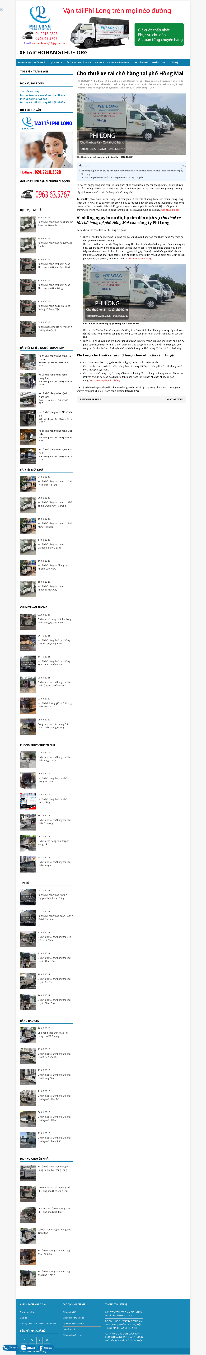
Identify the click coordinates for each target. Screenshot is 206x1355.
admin (99, 80)
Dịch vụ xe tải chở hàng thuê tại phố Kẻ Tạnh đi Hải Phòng (54, 684)
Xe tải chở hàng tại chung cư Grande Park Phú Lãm (52, 546)
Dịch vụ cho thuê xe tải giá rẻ (114, 84)
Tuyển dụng (141, 87)
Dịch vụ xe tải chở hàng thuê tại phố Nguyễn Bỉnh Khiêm (54, 1139)
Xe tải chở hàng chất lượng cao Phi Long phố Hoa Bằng (54, 286)
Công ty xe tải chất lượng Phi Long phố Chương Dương (53, 726)
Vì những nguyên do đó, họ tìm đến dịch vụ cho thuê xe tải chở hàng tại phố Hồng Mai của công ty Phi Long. (132, 172)
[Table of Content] (184, 166)
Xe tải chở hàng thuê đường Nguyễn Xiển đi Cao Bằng (52, 896)
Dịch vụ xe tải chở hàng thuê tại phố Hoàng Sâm (54, 1076)
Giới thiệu (40, 62)
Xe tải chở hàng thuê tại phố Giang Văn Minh (52, 779)
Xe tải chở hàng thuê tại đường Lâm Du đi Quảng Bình (54, 642)
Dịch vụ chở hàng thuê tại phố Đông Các (53, 842)
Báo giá (99, 62)
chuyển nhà (141, 62)
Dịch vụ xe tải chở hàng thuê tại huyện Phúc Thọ (54, 1001)
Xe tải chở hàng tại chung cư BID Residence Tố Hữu (55, 483)
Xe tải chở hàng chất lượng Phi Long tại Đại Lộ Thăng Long (54, 1168)
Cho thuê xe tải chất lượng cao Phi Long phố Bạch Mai (54, 1210)
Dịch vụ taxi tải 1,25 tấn (73, 1323)
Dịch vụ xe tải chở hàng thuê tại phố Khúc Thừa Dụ (54, 1055)
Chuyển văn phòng (118, 62)
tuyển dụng (159, 62)
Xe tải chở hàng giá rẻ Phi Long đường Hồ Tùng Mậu (54, 307)
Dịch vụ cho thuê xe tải (73, 1317)
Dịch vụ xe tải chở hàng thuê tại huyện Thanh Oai (54, 959)
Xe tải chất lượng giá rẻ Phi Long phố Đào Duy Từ (55, 705)
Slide (122, 87)
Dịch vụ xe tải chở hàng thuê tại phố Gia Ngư (54, 863)
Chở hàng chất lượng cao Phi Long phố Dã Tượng (53, 1034)
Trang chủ (24, 62)
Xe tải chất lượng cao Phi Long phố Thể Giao (54, 1252)
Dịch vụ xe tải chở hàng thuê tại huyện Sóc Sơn (54, 980)
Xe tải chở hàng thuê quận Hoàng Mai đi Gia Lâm (55, 917)
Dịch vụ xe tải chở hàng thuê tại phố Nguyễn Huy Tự (54, 1097)
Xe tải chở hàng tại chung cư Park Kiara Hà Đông (55, 525)
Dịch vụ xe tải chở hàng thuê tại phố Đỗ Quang (54, 821)
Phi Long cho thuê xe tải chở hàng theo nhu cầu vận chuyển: (114, 177)
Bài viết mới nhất (117, 80)
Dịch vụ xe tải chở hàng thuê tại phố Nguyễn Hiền (54, 1118)
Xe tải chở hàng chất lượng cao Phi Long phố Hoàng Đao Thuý (54, 265)
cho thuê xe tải (82, 62)
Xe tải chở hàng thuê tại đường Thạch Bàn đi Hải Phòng (54, 663)
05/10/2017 (86, 80)
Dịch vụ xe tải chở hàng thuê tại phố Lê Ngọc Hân (54, 758)
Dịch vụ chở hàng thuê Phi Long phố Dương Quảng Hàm (54, 621)
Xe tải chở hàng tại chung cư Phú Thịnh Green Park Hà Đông (55, 504)
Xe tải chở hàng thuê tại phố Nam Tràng (52, 800)
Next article (175, 399)
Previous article (90, 399)
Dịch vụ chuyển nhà (141, 84)
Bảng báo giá (152, 80)
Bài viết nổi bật (135, 80)
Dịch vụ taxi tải (59, 62)
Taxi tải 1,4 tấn (69, 1329)
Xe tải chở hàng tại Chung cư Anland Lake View (53, 567)
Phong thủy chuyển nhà (105, 87)
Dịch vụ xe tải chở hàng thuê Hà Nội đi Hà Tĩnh (54, 938)
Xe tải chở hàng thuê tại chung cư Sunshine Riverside (55, 223)
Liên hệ (174, 62)
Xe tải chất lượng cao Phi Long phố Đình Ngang (54, 1273)
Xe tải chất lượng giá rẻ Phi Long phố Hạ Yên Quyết (55, 328)
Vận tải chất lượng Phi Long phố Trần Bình (54, 1231)
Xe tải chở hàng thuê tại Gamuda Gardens (55, 244)
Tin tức (130, 87)
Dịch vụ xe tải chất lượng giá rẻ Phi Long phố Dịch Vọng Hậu (54, 1189)
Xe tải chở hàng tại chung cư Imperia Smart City (52, 588)
